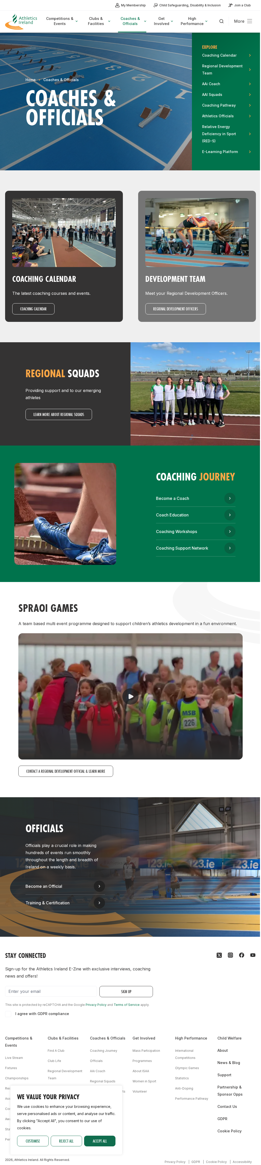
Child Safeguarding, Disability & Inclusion (190, 5)
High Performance (191, 1038)
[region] (66, 1120)
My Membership (133, 5)
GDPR (222, 1119)
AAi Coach (97, 1071)
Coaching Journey (103, 1051)
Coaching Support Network (182, 548)
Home (30, 80)
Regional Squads (102, 1081)
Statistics (182, 1078)
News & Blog (228, 1062)
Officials (96, 1061)
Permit (10, 1139)
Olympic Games (187, 1068)
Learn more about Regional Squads (58, 414)
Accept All (100, 1141)
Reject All (66, 1141)
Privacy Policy (96, 1005)
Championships (17, 1078)
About (222, 1050)
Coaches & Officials (61, 80)
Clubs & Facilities (63, 1038)
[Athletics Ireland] (21, 21)
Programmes (142, 1061)
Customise (33, 1141)
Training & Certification (47, 902)
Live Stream (14, 1058)
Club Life (54, 1061)
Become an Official (43, 886)
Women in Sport (144, 1081)
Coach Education (172, 514)
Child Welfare (229, 1038)
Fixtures (11, 1068)
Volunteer (140, 1091)
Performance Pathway (191, 1098)
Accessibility (242, 1162)
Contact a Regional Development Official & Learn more (65, 771)
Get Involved (144, 1038)
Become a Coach (172, 498)
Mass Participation (146, 1051)
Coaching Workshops (176, 531)
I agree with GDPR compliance (42, 1013)
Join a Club (242, 5)
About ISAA (141, 1071)
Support (224, 1075)
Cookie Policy (229, 1131)
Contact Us (227, 1106)
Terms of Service (127, 1005)
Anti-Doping (184, 1088)
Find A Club (56, 1051)
